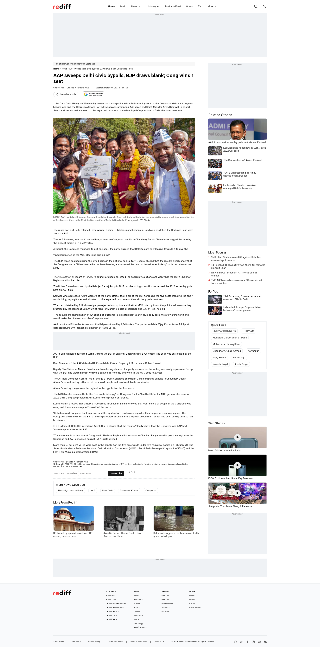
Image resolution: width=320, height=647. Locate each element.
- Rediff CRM (111, 615)
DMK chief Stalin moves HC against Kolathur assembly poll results (236, 259)
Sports (137, 607)
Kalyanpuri (253, 350)
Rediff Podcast (140, 627)
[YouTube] (259, 642)
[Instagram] (253, 642)
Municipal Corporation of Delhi (230, 337)
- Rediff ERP (111, 619)
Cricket (137, 611)
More (211, 6)
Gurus (189, 6)
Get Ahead (138, 615)
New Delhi (107, 490)
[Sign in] (264, 6)
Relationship (195, 607)
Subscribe (116, 473)
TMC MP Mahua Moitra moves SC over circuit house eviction (236, 282)
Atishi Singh (241, 364)
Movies (137, 603)
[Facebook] (247, 642)
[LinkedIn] (265, 642)
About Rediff (59, 642)
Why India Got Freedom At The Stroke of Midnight (234, 274)
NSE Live (165, 599)
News (134, 6)
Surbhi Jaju (239, 357)
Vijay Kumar (219, 357)
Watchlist (166, 607)
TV (199, 6)
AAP (92, 490)
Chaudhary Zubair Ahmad (227, 350)
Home (111, 6)
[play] (237, 437)
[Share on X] (241, 642)
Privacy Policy (94, 642)
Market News (167, 603)
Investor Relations (138, 642)
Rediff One (111, 599)
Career (192, 603)
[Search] (255, 6)
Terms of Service (115, 642)
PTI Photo (248, 330)
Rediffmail (111, 595)
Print (133, 472)
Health (192, 595)
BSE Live (165, 595)
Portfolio (165, 611)
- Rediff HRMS (112, 611)
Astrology (138, 623)
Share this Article (67, 94)
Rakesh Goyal (220, 364)
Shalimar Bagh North (224, 330)
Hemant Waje (83, 88)
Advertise (76, 642)
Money (152, 6)
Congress (151, 490)
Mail (122, 6)
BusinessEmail (173, 6)
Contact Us (159, 642)
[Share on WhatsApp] (235, 642)
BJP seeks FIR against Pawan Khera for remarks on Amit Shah (238, 266)
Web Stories (216, 423)
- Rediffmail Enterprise (116, 603)
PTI (62, 88)
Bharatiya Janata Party (70, 490)
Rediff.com (184, 642)
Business (138, 599)
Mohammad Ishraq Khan (226, 344)
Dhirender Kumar (129, 490)
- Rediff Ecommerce (115, 607)
